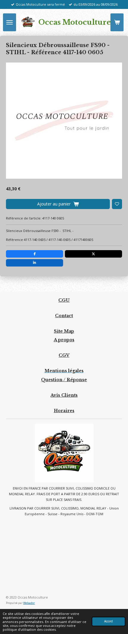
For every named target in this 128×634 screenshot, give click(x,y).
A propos (64, 339)
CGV (64, 355)
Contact (64, 315)
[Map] (64, 555)
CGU (64, 300)
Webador (29, 603)
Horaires (64, 410)
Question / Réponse (64, 379)
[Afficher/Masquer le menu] (9, 22)
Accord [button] (108, 621)
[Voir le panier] (117, 22)
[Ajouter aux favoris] (117, 204)
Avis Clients (64, 395)
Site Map (64, 331)
